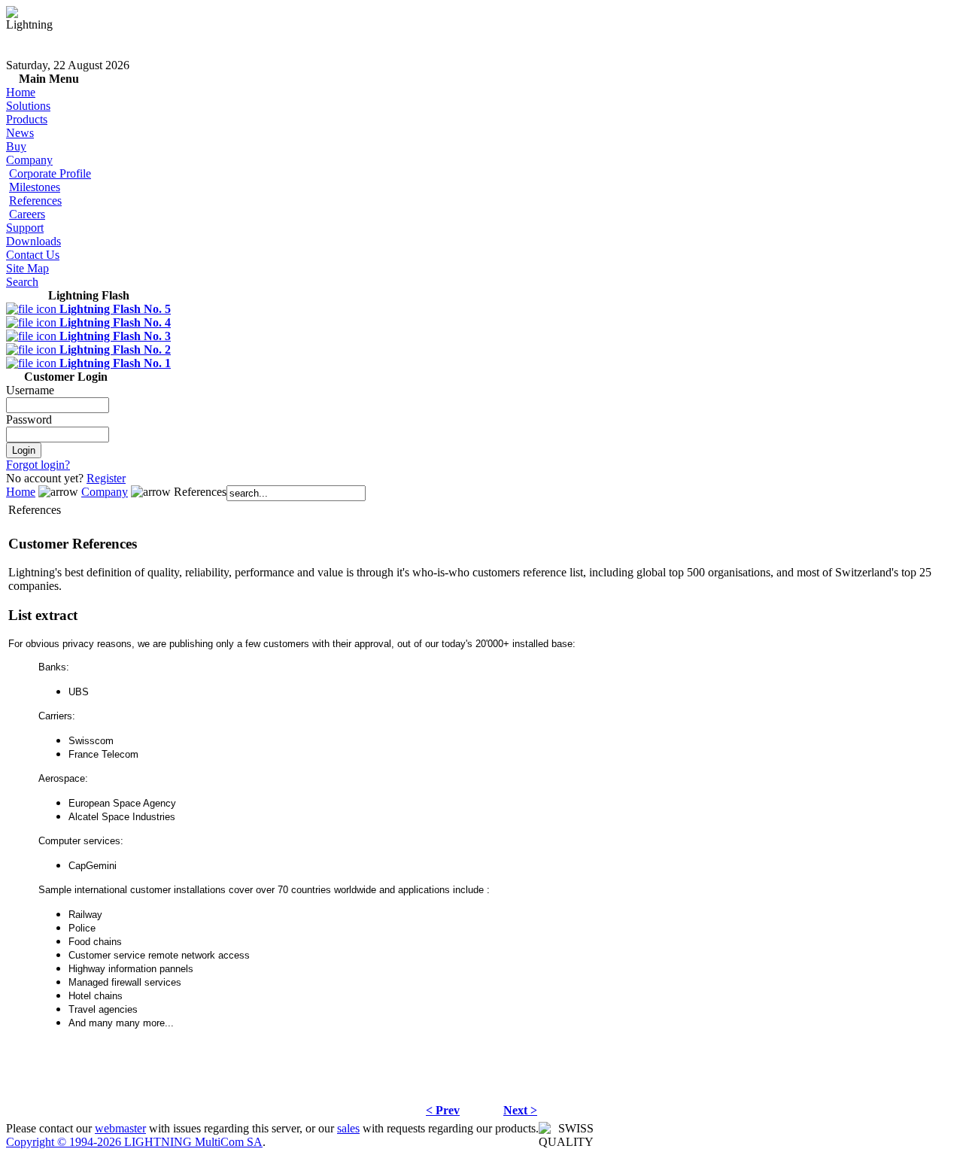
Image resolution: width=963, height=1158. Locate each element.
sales (348, 1128)
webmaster (120, 1128)
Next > (520, 1110)
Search (22, 281)
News (20, 132)
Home (20, 92)
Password (29, 419)
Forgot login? (38, 464)
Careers (27, 214)
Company (29, 159)
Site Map (27, 268)
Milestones (34, 187)
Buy (16, 146)
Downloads (33, 241)
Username (30, 390)
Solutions (28, 105)
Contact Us (32, 254)
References (35, 200)
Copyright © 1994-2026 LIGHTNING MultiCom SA (134, 1141)
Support (25, 227)
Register (106, 478)
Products (26, 119)
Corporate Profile (50, 173)
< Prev (443, 1110)
